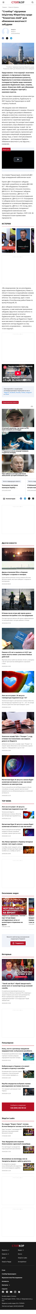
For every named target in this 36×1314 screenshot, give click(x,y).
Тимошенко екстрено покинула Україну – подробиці (10, 487)
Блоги (20, 1254)
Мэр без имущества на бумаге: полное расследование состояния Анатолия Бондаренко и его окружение (16, 1086)
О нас (3, 1270)
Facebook (12, 392)
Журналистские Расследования (12, 1278)
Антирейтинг (22, 1262)
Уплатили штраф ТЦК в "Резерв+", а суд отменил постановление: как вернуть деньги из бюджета (17, 738)
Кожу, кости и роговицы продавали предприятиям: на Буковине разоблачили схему (18, 1051)
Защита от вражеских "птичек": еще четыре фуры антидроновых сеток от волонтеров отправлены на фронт (14, 920)
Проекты (5, 1250)
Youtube (18, 392)
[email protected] (19, 1306)
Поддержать (19, 943)
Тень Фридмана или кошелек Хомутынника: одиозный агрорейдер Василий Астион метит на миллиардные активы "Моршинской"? (17, 1145)
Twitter (23, 392)
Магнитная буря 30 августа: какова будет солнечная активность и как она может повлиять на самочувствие (17, 782)
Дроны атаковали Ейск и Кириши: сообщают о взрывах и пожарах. (15, 573)
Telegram (6, 392)
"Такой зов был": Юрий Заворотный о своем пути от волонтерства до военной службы (17, 985)
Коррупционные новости (10, 402)
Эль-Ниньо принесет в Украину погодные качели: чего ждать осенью (17, 843)
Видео (20, 1250)
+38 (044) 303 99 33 (18, 1108)
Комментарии (10, 499)
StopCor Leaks (8, 1118)
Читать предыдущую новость (11, 481)
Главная (4, 7)
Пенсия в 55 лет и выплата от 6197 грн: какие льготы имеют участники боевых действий (17, 654)
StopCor (13, 30)
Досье (4, 1258)
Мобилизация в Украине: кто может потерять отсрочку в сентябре (15, 1067)
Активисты (5, 1281)
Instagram (29, 392)
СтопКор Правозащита (9, 1274)
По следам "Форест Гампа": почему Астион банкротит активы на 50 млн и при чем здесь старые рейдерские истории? (18, 1126)
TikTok (6, 394)
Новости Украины (14, 7)
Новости (4, 1254)
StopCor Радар (6, 1262)
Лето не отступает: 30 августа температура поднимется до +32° (14, 696)
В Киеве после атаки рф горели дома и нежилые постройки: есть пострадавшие (17, 614)
